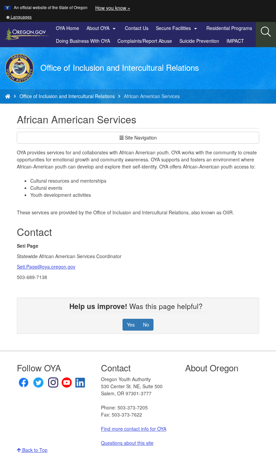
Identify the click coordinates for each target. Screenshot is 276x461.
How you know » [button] (112, 7)
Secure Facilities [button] (177, 28)
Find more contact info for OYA (133, 428)
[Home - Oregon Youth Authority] (7, 96)
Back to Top (34, 450)
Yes (131, 324)
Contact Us (136, 28)
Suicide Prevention (199, 40)
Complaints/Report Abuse (144, 40)
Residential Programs (229, 28)
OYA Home (67, 28)
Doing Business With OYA (83, 40)
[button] (19, 17)
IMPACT (235, 40)
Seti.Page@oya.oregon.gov (46, 266)
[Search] (266, 32)
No (146, 324)
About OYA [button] (102, 28)
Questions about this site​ (127, 442)
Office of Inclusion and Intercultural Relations (67, 96)
